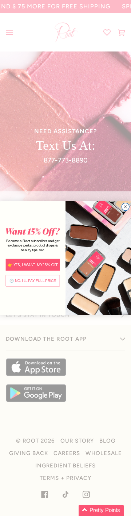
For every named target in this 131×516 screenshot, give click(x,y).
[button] (101, 510)
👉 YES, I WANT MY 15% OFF (33, 264)
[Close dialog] (125, 206)
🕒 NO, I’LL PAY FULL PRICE (32, 280)
